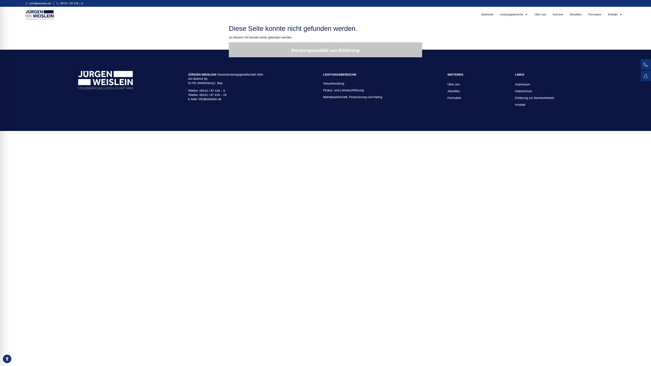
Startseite (487, 14)
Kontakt (613, 14)
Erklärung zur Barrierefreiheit (534, 98)
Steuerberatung (333, 83)
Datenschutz (523, 91)
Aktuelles (575, 14)
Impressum (522, 84)
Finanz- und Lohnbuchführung (343, 90)
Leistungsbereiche (511, 14)
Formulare (594, 14)
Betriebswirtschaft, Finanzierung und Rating (352, 97)
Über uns (540, 14)
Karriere (558, 14)
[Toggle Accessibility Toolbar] (7, 358)
